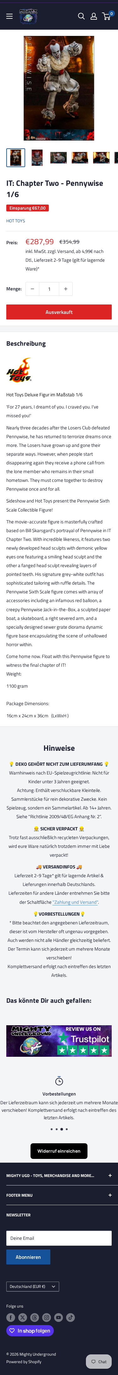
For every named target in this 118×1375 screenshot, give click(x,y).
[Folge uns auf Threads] (34, 1317)
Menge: (14, 288)
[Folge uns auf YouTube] (58, 1317)
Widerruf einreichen (59, 1151)
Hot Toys (15, 220)
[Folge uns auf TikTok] (70, 1317)
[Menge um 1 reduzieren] (32, 288)
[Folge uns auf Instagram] (46, 1317)
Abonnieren (28, 1257)
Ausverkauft (59, 312)
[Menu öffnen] (9, 16)
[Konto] (94, 16)
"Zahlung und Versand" (75, 902)
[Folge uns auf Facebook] (10, 1317)
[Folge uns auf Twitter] (22, 1317)
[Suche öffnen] (81, 16)
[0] (106, 16)
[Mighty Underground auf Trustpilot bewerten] (59, 1029)
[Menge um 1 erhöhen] (65, 288)
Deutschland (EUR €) (27, 1286)
